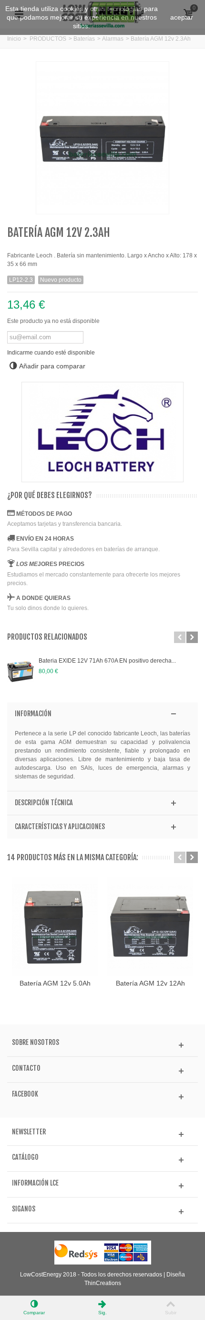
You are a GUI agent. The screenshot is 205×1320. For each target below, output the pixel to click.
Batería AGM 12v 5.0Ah (55, 983)
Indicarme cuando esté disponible (51, 352)
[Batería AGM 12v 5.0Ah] (55, 926)
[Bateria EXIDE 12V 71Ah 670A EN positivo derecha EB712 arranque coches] (20, 671)
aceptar (181, 17)
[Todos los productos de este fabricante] (102, 432)
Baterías (84, 38)
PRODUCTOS (48, 38)
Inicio (14, 38)
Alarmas (112, 38)
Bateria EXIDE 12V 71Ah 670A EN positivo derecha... (107, 660)
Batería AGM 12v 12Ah (150, 983)
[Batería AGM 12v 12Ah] (150, 926)
